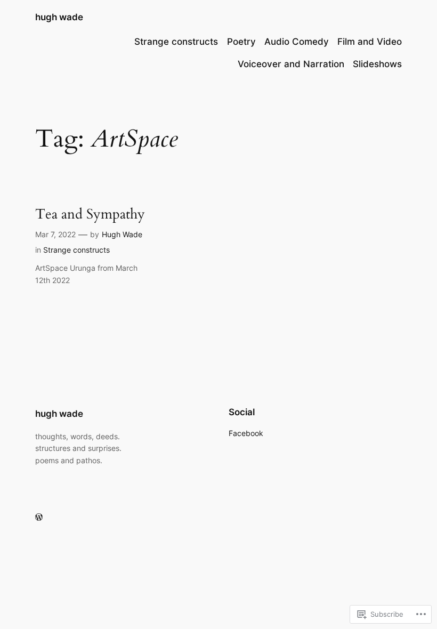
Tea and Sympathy (90, 214)
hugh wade (59, 17)
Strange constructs (76, 249)
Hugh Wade (122, 234)
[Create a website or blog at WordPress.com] (39, 517)
